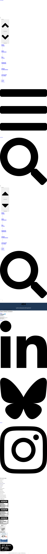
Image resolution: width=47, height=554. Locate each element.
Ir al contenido (1, 0)
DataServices (3, 57)
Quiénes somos (2, 479)
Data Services (1, 493)
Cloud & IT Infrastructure (3, 496)
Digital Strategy (2, 491)
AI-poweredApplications (3, 63)
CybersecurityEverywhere (4, 75)
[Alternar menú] (0, 17)
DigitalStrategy (3, 45)
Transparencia (1, 484)
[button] (1, 299)
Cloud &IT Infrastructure (4, 69)
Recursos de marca (2, 488)
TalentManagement (3, 51)
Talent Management (2, 492)
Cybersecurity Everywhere (3, 497)
